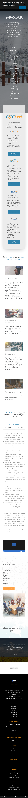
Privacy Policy (25, 796)
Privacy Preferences (6, 8)
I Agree (22, 8)
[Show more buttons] (23, 551)
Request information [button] (9, 588)
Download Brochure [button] (14, 154)
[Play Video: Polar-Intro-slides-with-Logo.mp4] (14, 544)
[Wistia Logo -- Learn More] (21, 551)
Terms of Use (18, 796)
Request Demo (14, 655)
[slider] (12, 551)
